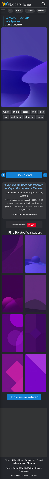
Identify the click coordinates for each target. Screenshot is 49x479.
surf (34, 112)
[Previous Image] (3, 175)
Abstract (29, 11)
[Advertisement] (24, 145)
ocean (26, 112)
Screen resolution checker (24, 214)
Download (24, 175)
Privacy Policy (12, 468)
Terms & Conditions (14, 460)
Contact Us (30, 460)
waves (6, 112)
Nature (19, 11)
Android (17, 24)
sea (5, 117)
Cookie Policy (26, 468)
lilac (42, 112)
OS (8, 24)
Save (33, 224)
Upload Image (19, 463)
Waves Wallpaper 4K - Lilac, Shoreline (16, 4)
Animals (41, 11)
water (40, 117)
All (10, 11)
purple (16, 112)
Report (40, 460)
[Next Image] (45, 175)
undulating (16, 117)
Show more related (24, 397)
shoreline (29, 117)
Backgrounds (32, 192)
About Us (31, 463)
